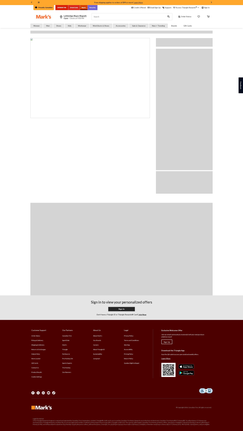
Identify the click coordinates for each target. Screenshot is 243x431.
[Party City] (92, 7)
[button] (168, 16)
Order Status (186, 16)
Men (48, 26)
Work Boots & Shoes (101, 26)
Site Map (127, 345)
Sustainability (97, 354)
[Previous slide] (31, 2)
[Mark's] (84, 7)
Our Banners (66, 372)
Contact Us (35, 368)
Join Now (142, 314)
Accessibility (128, 349)
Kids (69, 26)
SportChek (65, 340)
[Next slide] (211, 2)
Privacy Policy (128, 336)
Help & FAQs (35, 354)
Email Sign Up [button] (155, 7)
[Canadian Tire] (61, 7)
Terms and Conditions (131, 340)
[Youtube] (48, 392)
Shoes (58, 26)
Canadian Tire (67, 336)
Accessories (121, 26)
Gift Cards (188, 26)
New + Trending (158, 26)
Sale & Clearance (138, 26)
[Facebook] (33, 392)
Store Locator (35, 359)
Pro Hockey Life (67, 359)
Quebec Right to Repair (131, 363)
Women (36, 26)
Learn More (138, 2)
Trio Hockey (66, 368)
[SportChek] (74, 7)
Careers (96, 345)
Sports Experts (67, 363)
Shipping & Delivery (37, 345)
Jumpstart (96, 359)
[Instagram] (43, 392)
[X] (38, 392)
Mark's (64, 345)
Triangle (65, 349)
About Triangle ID (99, 349)
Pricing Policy (128, 354)
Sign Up (167, 342)
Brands (174, 26)
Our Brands (97, 340)
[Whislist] (198, 16)
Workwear (82, 26)
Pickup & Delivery (37, 340)
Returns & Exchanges (38, 349)
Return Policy (128, 359)
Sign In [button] (207, 7)
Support (168, 7)
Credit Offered (140, 7)
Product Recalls (36, 372)
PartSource (66, 354)
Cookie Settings (36, 377)
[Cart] (208, 16)
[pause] (38, 2)
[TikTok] (53, 392)
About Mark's (97, 336)
